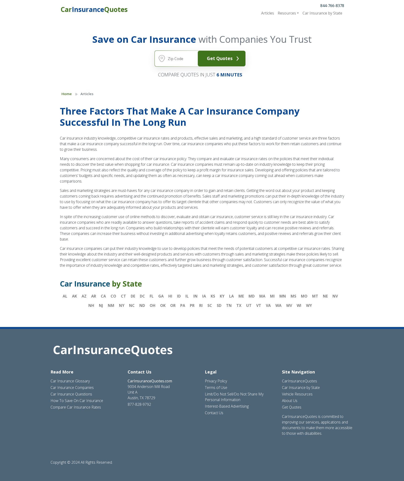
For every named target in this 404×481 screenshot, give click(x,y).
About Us (289, 400)
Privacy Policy (216, 381)
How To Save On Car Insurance (76, 400)
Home (66, 93)
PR (192, 305)
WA (278, 305)
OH (152, 305)
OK (163, 305)
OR (173, 305)
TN (229, 305)
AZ (84, 296)
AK (74, 296)
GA (161, 296)
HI (170, 296)
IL (187, 296)
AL (65, 296)
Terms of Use (216, 387)
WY (309, 305)
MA (262, 296)
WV (289, 305)
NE (325, 296)
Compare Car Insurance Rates (75, 407)
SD (219, 305)
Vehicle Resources (297, 394)
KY (222, 296)
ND (142, 305)
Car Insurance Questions (71, 394)
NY (121, 305)
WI (299, 305)
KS (213, 296)
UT (249, 305)
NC (132, 305)
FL (152, 296)
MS (293, 296)
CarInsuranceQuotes (299, 381)
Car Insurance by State (301, 387)
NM (111, 305)
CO (113, 296)
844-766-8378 (332, 5)
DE (133, 296)
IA (204, 296)
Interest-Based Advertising (227, 406)
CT (123, 296)
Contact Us (214, 412)
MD (252, 296)
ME (241, 296)
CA (103, 296)
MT (315, 296)
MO (304, 296)
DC (142, 296)
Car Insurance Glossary (70, 381)
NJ (101, 305)
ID (179, 296)
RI (201, 305)
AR (93, 296)
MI (272, 296)
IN (195, 296)
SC (209, 305)
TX (239, 305)
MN (282, 296)
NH (91, 305)
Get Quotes (220, 58)
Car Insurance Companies (72, 387)
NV (335, 296)
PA (182, 305)
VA (268, 305)
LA (231, 296)
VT (258, 305)
